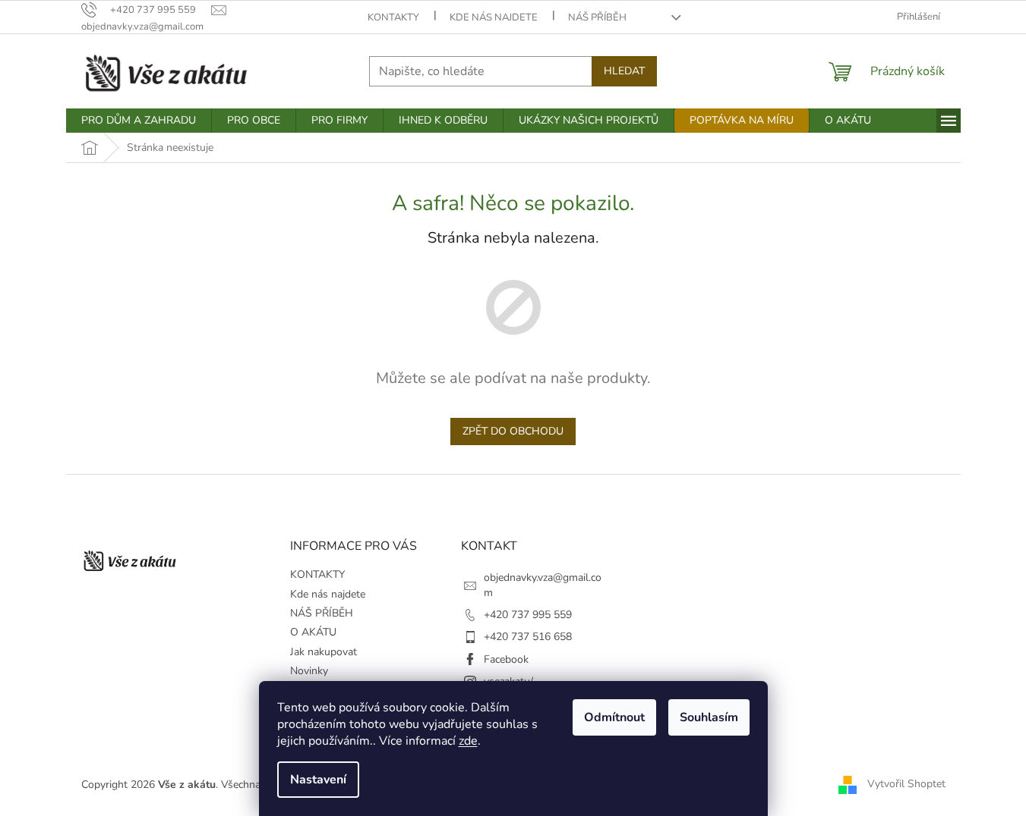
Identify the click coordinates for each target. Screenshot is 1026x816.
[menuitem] (138, 120)
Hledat (624, 71)
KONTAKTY (393, 17)
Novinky (309, 671)
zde (468, 741)
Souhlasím (709, 717)
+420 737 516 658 (528, 636)
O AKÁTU (313, 632)
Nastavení (318, 779)
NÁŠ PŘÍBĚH (597, 17)
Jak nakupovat (323, 652)
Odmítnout (614, 717)
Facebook (506, 659)
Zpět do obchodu (513, 431)
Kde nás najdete (494, 17)
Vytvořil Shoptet (906, 784)
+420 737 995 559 (528, 614)
